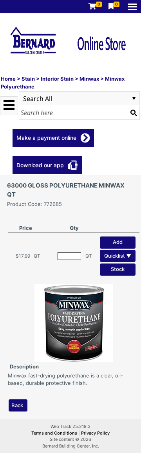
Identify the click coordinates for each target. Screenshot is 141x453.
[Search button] (134, 113)
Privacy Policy (95, 433)
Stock (118, 269)
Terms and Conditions (54, 433)
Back (17, 405)
